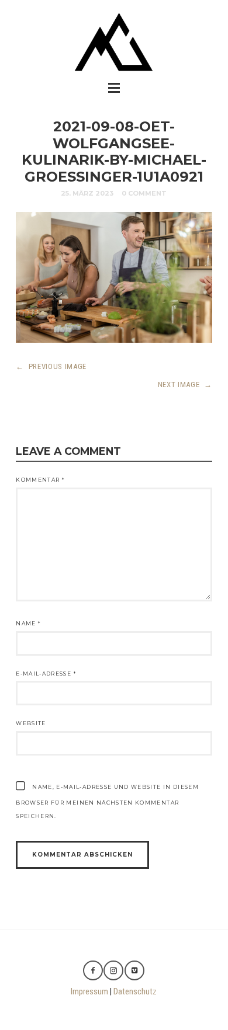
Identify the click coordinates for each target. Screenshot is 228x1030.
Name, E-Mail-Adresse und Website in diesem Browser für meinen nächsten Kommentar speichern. (107, 801)
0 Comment (144, 193)
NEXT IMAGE (185, 384)
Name (28, 623)
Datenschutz (135, 991)
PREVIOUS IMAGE (51, 366)
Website (31, 723)
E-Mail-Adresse (46, 673)
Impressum (89, 991)
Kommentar (40, 479)
